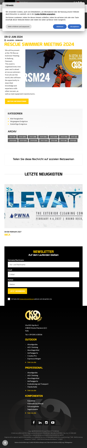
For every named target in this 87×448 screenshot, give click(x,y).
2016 (54, 140)
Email (10, 270)
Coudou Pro (32, 356)
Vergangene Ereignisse (19, 121)
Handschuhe (32, 387)
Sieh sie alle (31, 362)
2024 (43, 137)
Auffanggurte (32, 353)
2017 (44, 140)
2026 (22, 137)
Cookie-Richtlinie (34, 442)
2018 (33, 140)
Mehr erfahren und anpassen (18, 26)
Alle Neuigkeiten (16, 118)
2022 (64, 137)
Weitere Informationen (16, 101)
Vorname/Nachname (16, 260)
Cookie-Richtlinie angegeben (45, 14)
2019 (23, 140)
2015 (63, 140)
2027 (12, 137)
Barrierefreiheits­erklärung (56, 442)
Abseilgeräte (32, 344)
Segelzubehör (32, 409)
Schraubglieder (33, 406)
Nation (10, 280)
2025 (32, 137)
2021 (74, 137)
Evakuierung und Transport (37, 384)
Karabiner (31, 401)
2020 (12, 140)
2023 (53, 137)
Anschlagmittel (33, 350)
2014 (73, 140)
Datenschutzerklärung (26, 299)
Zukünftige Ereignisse (18, 124)
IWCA (7, 234)
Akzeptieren (74, 26)
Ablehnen (59, 26)
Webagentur (68, 442)
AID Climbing (32, 347)
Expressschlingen (34, 358)
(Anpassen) (43, 442)
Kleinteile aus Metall (35, 403)
